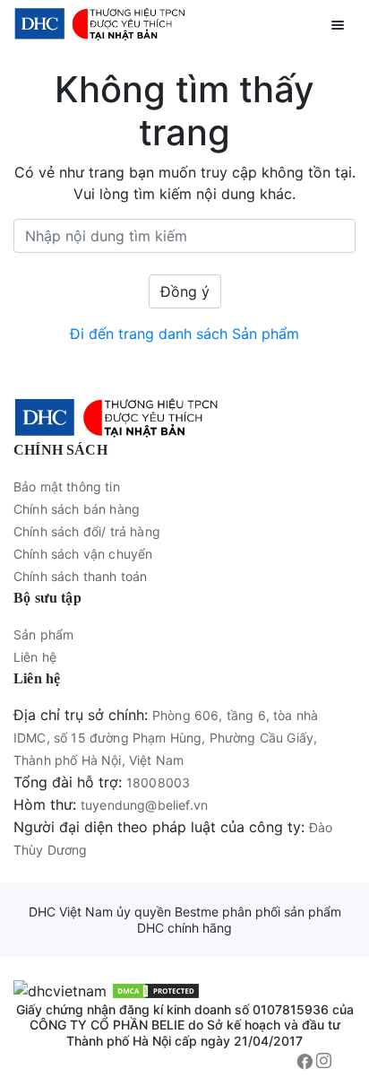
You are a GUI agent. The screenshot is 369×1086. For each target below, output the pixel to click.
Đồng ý (185, 291)
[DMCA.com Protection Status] (156, 989)
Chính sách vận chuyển (82, 553)
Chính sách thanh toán (80, 576)
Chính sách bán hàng (76, 509)
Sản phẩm (43, 634)
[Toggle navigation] (338, 23)
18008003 (158, 782)
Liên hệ (34, 657)
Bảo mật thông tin (66, 486)
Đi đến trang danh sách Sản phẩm (184, 334)
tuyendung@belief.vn (144, 804)
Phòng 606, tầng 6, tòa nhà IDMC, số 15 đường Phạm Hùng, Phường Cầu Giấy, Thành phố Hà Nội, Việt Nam (165, 738)
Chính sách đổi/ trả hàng (86, 531)
